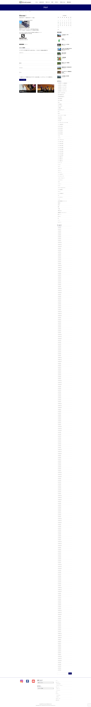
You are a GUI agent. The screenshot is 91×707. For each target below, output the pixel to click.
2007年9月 (59, 662)
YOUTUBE (59, 120)
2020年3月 (59, 374)
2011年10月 (59, 568)
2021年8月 (59, 342)
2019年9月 (59, 386)
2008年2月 (59, 652)
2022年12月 (59, 311)
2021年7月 (59, 344)
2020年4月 (59, 372)
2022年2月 (59, 330)
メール (20, 67)
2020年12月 (59, 357)
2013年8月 (59, 526)
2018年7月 (59, 413)
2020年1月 (59, 378)
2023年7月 (59, 298)
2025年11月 (59, 244)
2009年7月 (59, 620)
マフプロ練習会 (60, 189)
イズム (59, 135)
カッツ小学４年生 (60, 151)
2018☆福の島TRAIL (61, 94)
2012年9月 (59, 547)
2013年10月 (59, 522)
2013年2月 (59, 537)
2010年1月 (59, 608)
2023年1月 (59, 309)
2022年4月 (59, 326)
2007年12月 (59, 656)
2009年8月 (59, 618)
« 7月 (58, 29)
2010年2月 (59, 606)
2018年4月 (59, 418)
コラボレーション (58, 698)
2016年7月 (59, 459)
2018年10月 (59, 407)
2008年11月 (59, 635)
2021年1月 (59, 355)
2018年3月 (59, 420)
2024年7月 (59, 275)
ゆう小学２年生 (60, 128)
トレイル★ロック (60, 174)
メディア (59, 191)
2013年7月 (59, 528)
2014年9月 (59, 501)
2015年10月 (59, 476)
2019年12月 (59, 380)
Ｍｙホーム (59, 222)
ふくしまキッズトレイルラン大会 (63, 122)
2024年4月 (59, 280)
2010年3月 (59, 604)
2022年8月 (59, 319)
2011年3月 (59, 581)
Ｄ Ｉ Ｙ (59, 220)
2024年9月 (59, 271)
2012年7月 (59, 551)
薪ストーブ (59, 214)
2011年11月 (59, 566)
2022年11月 (59, 313)
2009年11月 (59, 612)
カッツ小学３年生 (60, 149)
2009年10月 (59, 614)
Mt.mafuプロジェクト (61, 109)
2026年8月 (59, 227)
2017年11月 (59, 428)
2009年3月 (59, 627)
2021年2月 (59, 353)
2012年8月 (59, 549)
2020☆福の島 (60, 98)
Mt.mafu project (58, 683)
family (59, 102)
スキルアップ (60, 168)
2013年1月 (59, 539)
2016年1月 (59, 470)
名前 (20, 63)
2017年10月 (59, 430)
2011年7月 (59, 574)
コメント (21, 52)
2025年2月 (59, 261)
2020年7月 (59, 367)
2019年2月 (59, 399)
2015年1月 (59, 493)
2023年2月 (59, 307)
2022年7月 (59, 321)
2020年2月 (59, 376)
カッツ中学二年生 (60, 145)
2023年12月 (59, 288)
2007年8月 (59, 664)
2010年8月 (59, 595)
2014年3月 (59, 512)
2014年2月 (59, 514)
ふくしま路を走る (60, 124)
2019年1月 (59, 401)
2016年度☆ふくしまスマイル (62, 90)
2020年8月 (59, 365)
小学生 (59, 208)
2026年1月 (59, 240)
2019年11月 (59, 382)
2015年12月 (59, 472)
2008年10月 (59, 637)
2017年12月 (59, 426)
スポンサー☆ (26, 44)
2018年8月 (59, 411)
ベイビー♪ (59, 183)
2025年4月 (59, 257)
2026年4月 (59, 234)
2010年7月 (59, 597)
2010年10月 (59, 591)
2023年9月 (59, 294)
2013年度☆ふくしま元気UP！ (62, 85)
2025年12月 (59, 242)
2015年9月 (59, 478)
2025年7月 (59, 252)
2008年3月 (59, 650)
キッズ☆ (59, 164)
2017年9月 (59, 432)
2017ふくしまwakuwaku (61, 92)
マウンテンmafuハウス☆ (61, 187)
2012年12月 (59, 541)
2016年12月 (59, 449)
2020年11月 (59, 359)
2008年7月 (59, 643)
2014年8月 (59, 503)
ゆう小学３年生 (60, 130)
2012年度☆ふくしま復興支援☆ (62, 83)
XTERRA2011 (60, 118)
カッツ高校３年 (60, 160)
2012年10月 (59, 545)
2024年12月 (59, 265)
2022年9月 (59, 317)
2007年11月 (59, 658)
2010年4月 (59, 602)
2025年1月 (59, 263)
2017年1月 (59, 447)
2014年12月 (59, 495)
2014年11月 (59, 497)
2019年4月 (59, 395)
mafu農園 (59, 107)
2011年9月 (59, 570)
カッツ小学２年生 (60, 147)
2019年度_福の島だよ (61, 96)
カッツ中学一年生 (60, 141)
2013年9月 (59, 524)
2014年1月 (59, 516)
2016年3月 (59, 466)
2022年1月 (59, 332)
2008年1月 (59, 654)
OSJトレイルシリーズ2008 (62, 115)
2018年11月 (59, 405)
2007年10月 (59, 660)
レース (59, 199)
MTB (58, 111)
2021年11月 (59, 336)
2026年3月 (59, 236)
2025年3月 (59, 259)
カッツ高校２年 (60, 158)
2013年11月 (59, 520)
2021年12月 (59, 334)
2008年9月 (59, 639)
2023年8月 (59, 296)
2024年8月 (59, 273)
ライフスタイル (60, 197)
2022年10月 (59, 315)
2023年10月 (59, 292)
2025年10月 (59, 246)
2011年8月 (59, 572)
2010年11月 (59, 589)
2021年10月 (59, 338)
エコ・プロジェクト (61, 139)
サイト (20, 72)
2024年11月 (59, 267)
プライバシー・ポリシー (59, 685)
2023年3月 (59, 305)
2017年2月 (59, 445)
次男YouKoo (60, 210)
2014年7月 (59, 505)
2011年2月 (59, 583)
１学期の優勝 (64, 57)
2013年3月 (59, 535)
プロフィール (58, 688)
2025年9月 (59, 248)
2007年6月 (59, 668)
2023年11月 (59, 290)
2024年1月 (59, 286)
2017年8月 (59, 434)
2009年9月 (59, 616)
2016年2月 (59, 468)
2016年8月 (59, 457)
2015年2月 (59, 491)
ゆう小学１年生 (60, 126)
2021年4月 (59, 349)
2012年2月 (59, 560)
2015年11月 (59, 474)
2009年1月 (59, 631)
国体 (58, 206)
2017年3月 (59, 443)
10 (58, 22)
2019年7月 (59, 390)
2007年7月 (59, 666)
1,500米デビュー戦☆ (65, 34)
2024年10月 (59, 269)
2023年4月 (59, 303)
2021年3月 (59, 351)
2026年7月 (59, 229)
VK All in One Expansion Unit (51, 705)
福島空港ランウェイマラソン (62, 212)
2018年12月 (59, 403)
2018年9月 (59, 409)
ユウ (58, 195)
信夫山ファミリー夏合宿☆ (66, 62)
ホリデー (59, 185)
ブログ (59, 181)
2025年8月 (59, 250)
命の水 (59, 204)
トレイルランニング (61, 176)
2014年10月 (59, 499)
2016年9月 (59, 455)
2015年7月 (59, 482)
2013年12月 (59, 518)
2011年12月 (59, 564)
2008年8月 (59, 641)
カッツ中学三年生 (60, 143)
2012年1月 (59, 562)
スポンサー (59, 170)
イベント (59, 137)
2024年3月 (59, 282)
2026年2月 (59, 238)
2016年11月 (59, 451)
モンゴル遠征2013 (60, 193)
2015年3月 (59, 489)
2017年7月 (59, 436)
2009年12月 (59, 610)
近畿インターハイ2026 (65, 44)
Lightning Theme (45, 705)
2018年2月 (59, 422)
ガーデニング (60, 162)
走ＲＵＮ (59, 216)
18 (60, 23)
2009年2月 (59, 629)
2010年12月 (59, 587)
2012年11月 (59, 543)
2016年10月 (59, 453)
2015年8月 (59, 480)
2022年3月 (59, 328)
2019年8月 (59, 388)
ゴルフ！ (59, 166)
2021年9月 (59, 340)
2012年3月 (59, 558)
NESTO (59, 113)
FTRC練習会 (60, 104)
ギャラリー (57, 693)
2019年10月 (59, 384)
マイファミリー (58, 690)
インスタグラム (58, 695)
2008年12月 (59, 633)
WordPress (40, 705)
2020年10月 (59, 361)
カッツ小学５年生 (60, 153)
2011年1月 (59, 585)
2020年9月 (59, 363)
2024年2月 (59, 284)
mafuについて (57, 682)
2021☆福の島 (60, 100)
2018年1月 (59, 424)
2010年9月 (59, 593)
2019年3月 (59, 397)
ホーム (56, 680)
